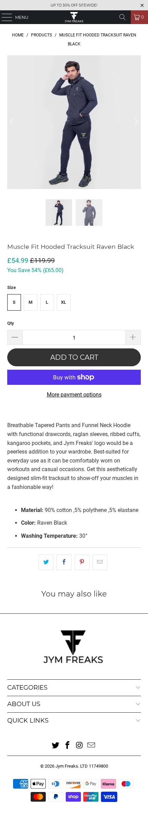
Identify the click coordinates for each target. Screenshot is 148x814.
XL (63, 302)
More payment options (74, 394)
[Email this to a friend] (100, 562)
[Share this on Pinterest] (82, 562)
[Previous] (12, 122)
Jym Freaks (66, 766)
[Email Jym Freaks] (91, 745)
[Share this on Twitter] (46, 562)
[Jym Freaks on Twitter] (56, 745)
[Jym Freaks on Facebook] (68, 745)
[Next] (135, 122)
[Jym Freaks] (74, 17)
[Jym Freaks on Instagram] (80, 745)
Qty (10, 323)
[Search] (122, 17)
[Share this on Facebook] (63, 562)
